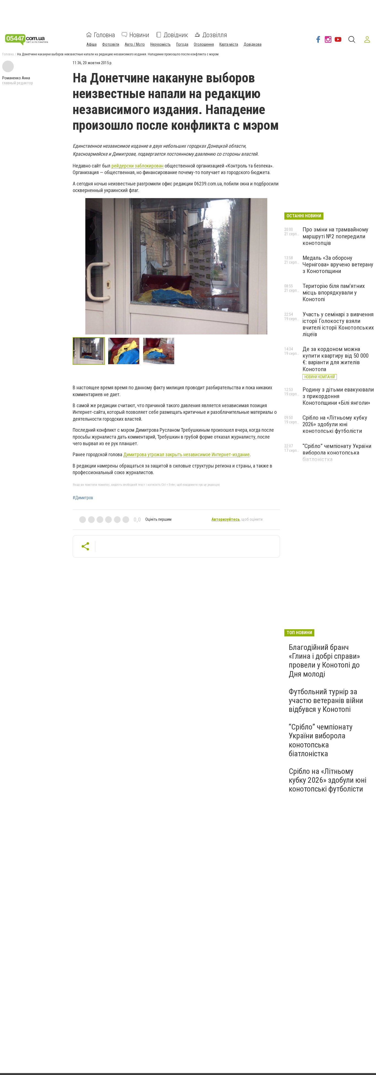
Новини (139, 34)
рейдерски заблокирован (137, 166)
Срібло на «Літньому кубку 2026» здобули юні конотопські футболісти (335, 424)
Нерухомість (160, 44)
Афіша (91, 44)
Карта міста (228, 44)
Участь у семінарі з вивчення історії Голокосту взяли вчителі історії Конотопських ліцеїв (338, 324)
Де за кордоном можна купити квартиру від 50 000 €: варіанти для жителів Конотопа (336, 359)
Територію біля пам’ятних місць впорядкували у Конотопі (334, 292)
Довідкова (252, 44)
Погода (182, 44)
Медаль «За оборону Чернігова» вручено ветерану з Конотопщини (338, 264)
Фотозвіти (110, 44)
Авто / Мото (135, 44)
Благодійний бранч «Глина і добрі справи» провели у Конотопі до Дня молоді (324, 661)
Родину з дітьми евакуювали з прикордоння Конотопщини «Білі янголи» (338, 396)
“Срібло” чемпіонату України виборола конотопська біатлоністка (337, 453)
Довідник (176, 34)
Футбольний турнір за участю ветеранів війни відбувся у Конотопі (326, 700)
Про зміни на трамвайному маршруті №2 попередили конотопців (335, 236)
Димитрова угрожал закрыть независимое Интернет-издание (186, 454)
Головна (104, 34)
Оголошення (204, 44)
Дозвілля (214, 34)
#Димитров (83, 497)
